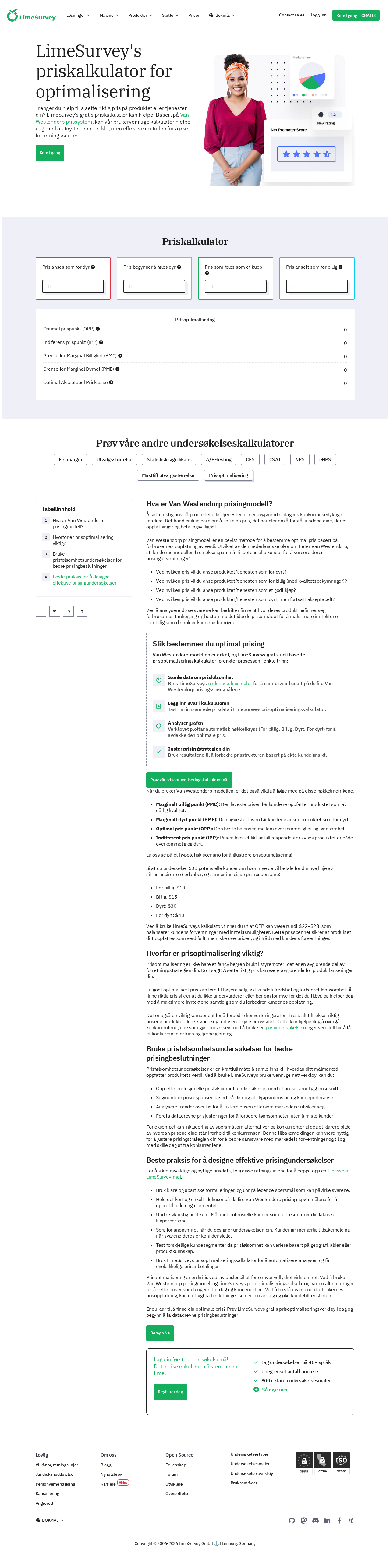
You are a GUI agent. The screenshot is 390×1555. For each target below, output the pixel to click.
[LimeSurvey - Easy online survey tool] (31, 15)
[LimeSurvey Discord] (315, 1520)
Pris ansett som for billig (312, 267)
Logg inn (319, 15)
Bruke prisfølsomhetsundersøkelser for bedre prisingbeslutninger (87, 560)
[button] (78, 15)
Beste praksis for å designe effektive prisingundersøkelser (85, 580)
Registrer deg (170, 1391)
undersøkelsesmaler (230, 683)
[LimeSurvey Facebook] (339, 1520)
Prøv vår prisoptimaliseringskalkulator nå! (189, 780)
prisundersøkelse (284, 1027)
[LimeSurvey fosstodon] (303, 1520)
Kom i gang (50, 152)
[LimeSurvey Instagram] (351, 1520)
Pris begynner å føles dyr (150, 267)
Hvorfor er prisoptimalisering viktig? (83, 540)
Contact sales (291, 15)
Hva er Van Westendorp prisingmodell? (78, 523)
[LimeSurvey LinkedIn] (327, 1520)
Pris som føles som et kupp (233, 267)
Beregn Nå (160, 1333)
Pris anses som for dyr (66, 267)
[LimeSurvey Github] (292, 1520)
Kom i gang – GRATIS (356, 15)
